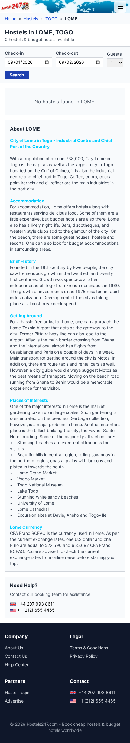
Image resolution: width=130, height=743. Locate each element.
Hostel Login (17, 692)
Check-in (14, 53)
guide (47, 370)
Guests (114, 54)
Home (10, 18)
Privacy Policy (84, 656)
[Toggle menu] (120, 7)
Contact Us (16, 656)
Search (17, 74)
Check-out (67, 53)
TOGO (51, 18)
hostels (99, 237)
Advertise (14, 700)
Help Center (16, 664)
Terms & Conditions (89, 647)
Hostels (31, 18)
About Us (14, 647)
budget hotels (63, 218)
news (70, 557)
